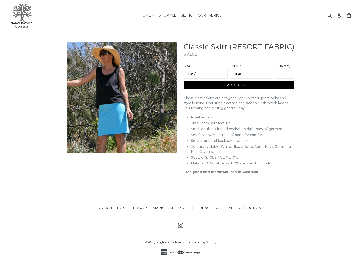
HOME (148, 15)
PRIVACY (140, 208)
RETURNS (200, 208)
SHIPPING (178, 208)
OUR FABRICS (209, 15)
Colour (235, 66)
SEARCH (105, 208)
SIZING (187, 15)
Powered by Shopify (202, 242)
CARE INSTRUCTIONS (244, 208)
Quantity (283, 66)
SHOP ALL (167, 15)
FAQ (217, 208)
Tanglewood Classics (169, 242)
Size (187, 66)
